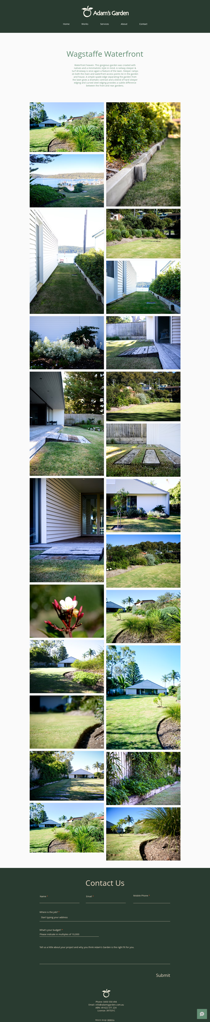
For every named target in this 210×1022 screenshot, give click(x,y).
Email (89, 896)
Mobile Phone (140, 895)
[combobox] (105, 917)
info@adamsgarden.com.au (109, 1004)
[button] (84, 23)
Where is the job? (49, 912)
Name (43, 896)
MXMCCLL (111, 1020)
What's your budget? (50, 930)
